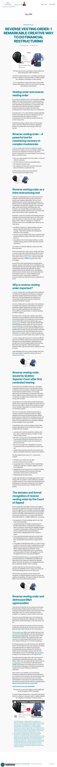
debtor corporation (22, 729)
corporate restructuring (18, 728)
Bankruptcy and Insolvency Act (25, 722)
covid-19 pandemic (37, 728)
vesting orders (34, 745)
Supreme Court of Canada (27, 515)
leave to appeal (17, 732)
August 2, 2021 (34, 45)
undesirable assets (33, 744)
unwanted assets (21, 745)
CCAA (42, 722)
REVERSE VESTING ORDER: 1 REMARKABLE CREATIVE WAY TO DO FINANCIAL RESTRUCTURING (28, 35)
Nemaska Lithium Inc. (32, 732)
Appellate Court (37, 721)
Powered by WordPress (36, 763)
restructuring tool (37, 736)
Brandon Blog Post (28, 24)
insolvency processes (18, 730)
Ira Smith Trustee (39, 730)
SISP (19, 742)
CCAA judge (16, 724)
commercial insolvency (26, 725)
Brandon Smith (25, 45)
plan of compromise (32, 734)
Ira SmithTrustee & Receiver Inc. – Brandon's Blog (18, 763)
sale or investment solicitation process (32, 741)
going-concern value (40, 729)
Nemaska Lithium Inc (18, 355)
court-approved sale (28, 728)
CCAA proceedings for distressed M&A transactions (30, 724)
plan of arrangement (23, 734)
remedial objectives (29, 736)
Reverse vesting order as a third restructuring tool (30, 737)
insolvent (25, 730)
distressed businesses (30, 729)
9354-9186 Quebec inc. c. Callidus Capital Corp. (24, 721)
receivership (22, 736)
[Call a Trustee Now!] (3, 765)
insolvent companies (31, 730)
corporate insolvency (25, 726)
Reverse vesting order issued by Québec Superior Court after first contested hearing (29, 739)
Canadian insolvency (36, 722)
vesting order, (27, 257)
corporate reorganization (36, 726)
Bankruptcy (16, 722)
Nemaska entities (24, 732)
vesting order (23, 437)
